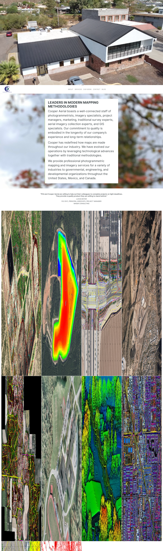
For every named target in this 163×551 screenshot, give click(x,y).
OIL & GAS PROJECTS (21, 293)
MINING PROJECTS (141, 293)
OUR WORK (87, 89)
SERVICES (78, 89)
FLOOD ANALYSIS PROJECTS (141, 458)
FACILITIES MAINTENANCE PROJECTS (61, 458)
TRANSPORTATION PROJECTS (101, 293)
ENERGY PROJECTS (101, 458)
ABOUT (70, 89)
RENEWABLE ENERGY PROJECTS (21, 458)
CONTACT (96, 89)
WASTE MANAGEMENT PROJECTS (61, 293)
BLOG (104, 89)
